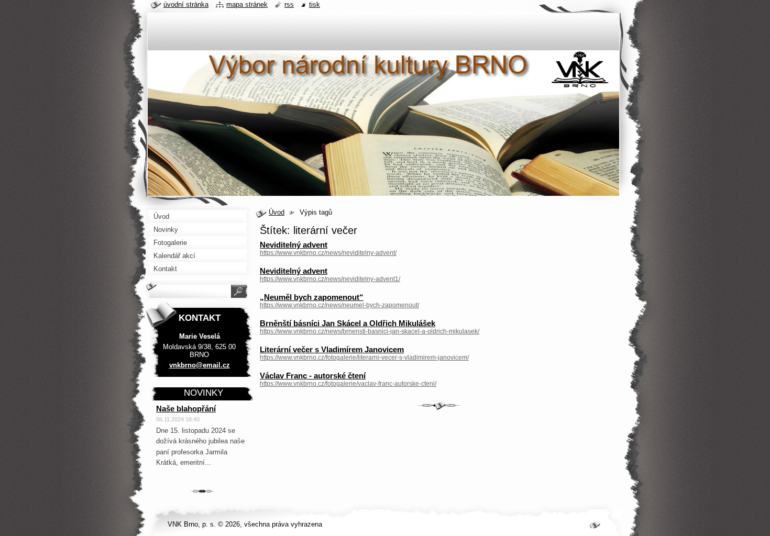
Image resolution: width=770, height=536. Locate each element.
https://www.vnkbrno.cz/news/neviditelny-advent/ (328, 253)
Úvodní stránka (185, 4)
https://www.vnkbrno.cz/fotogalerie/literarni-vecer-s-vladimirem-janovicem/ (364, 357)
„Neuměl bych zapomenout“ (312, 297)
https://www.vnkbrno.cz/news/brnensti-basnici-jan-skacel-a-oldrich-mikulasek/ (369, 331)
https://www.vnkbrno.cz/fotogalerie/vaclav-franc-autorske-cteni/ (348, 384)
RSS (289, 4)
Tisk (314, 4)
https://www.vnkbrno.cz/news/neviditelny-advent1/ (330, 279)
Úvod (276, 212)
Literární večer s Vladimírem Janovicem (332, 349)
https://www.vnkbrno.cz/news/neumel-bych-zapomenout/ (339, 305)
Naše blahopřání (186, 408)
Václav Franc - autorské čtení (313, 375)
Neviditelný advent (293, 244)
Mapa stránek (247, 4)
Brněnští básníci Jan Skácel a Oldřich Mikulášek (347, 323)
